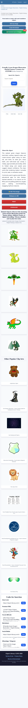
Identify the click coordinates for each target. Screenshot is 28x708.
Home (2, 6)
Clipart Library (10, 653)
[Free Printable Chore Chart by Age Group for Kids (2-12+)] (14, 500)
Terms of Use (9, 656)
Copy (23, 603)
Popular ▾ (20, 2)
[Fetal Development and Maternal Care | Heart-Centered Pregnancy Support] (14, 526)
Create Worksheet (14, 27)
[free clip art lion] (14, 475)
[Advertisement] (14, 50)
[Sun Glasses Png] (14, 579)
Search (14, 83)
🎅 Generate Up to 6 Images (16, 31)
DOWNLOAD (14, 207)
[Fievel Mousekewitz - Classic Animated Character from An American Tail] (14, 553)
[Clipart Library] (1, 2)
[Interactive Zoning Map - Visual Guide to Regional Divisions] (14, 448)
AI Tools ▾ (14, 2)
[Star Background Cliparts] (14, 423)
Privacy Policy (18, 656)
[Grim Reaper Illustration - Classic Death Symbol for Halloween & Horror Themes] (14, 396)
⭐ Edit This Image (14, 191)
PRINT (14, 201)
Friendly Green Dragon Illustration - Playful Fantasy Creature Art (14, 8)
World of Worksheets (14, 659)
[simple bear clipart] (14, 371)
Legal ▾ (25, 2)
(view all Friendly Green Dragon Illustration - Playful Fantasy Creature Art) (14, 221)
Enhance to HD (14, 196)
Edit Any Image (14, 23)
